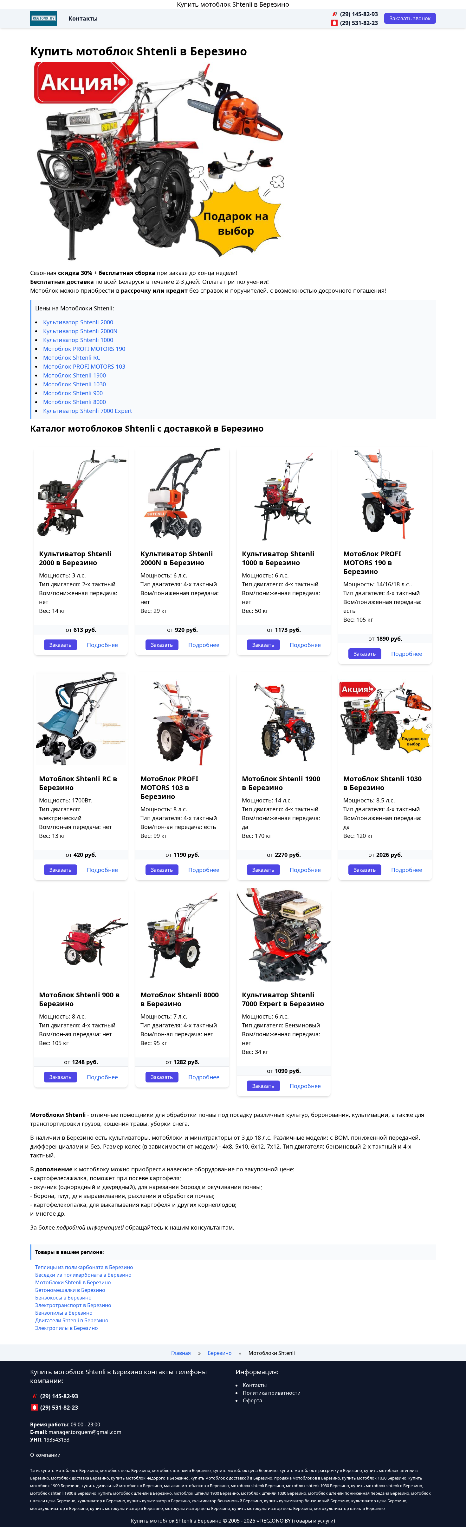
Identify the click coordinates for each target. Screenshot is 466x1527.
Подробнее (102, 645)
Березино (220, 1352)
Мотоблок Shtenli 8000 (74, 402)
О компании (45, 1454)
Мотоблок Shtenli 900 (73, 393)
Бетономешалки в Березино (70, 1290)
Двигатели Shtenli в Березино (71, 1320)
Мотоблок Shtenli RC (71, 357)
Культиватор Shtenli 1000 (78, 340)
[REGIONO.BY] (43, 18)
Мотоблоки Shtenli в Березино (73, 1282)
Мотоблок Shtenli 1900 (74, 375)
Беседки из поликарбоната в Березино (83, 1274)
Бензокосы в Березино (63, 1297)
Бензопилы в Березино (64, 1312)
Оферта (252, 1400)
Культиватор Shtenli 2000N (80, 331)
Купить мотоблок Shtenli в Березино (233, 4)
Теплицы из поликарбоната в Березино (84, 1267)
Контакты (83, 18)
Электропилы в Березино (66, 1327)
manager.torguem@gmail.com (85, 1432)
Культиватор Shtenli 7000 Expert (87, 410)
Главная (181, 1352)
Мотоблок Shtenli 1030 (74, 384)
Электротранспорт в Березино (73, 1305)
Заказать (60, 644)
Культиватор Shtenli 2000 (78, 322)
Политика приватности (272, 1392)
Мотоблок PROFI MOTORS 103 (84, 366)
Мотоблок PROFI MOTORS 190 (84, 348)
